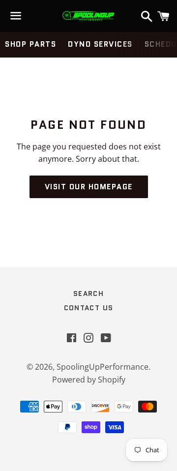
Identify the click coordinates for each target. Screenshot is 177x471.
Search (88, 293)
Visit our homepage (89, 186)
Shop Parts (30, 44)
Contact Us (89, 308)
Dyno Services (100, 44)
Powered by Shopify (88, 379)
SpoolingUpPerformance (102, 366)
